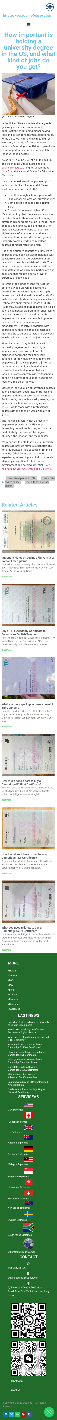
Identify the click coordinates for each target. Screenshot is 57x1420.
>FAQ (10, 980)
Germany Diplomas (18, 1154)
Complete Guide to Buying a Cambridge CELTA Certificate (23, 1068)
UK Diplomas (15, 1132)
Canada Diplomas (18, 1121)
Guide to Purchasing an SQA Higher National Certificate (26, 1091)
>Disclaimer (14, 1004)
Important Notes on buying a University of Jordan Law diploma (28, 1023)
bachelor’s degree (12, 167)
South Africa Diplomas (20, 1234)
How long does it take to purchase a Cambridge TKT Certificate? (24, 856)
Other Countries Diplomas (21, 1252)
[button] (28, 24)
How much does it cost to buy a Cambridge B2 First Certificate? (21, 782)
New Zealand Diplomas (19, 1208)
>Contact (13, 994)
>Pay (10, 985)
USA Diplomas (15, 1109)
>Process (13, 999)
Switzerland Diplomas (18, 1198)
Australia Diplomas (18, 1142)
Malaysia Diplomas (18, 1164)
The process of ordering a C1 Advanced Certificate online (23, 1076)
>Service (12, 975)
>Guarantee (14, 1008)
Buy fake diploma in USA (21, 478)
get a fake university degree (27, 484)
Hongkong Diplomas (19, 1187)
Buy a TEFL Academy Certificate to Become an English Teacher (24, 632)
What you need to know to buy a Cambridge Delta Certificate (22, 929)
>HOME (12, 970)
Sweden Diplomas (17, 1220)
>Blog (11, 989)
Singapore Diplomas (18, 1176)
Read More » (7, 576)
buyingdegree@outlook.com (23, 1277)
